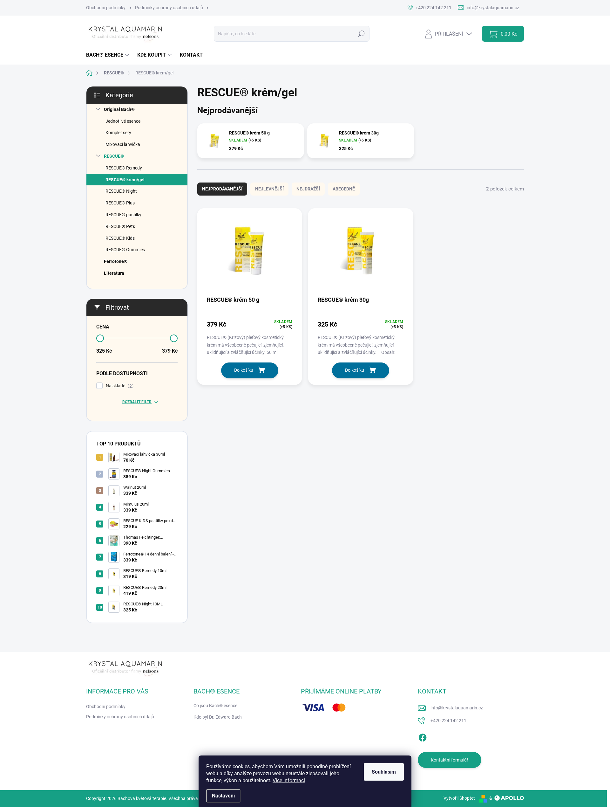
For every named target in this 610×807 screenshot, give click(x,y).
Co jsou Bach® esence (215, 705)
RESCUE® (114, 156)
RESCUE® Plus (120, 202)
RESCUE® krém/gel (125, 179)
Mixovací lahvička (122, 144)
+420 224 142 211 (448, 720)
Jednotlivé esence (122, 121)
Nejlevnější (269, 188)
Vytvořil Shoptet (459, 798)
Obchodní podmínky (105, 7)
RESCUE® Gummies (125, 249)
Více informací (289, 780)
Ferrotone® (115, 261)
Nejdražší (308, 188)
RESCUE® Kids (120, 238)
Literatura (114, 273)
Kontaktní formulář (449, 759)
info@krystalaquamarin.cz (456, 707)
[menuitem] (108, 55)
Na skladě (119, 386)
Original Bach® (119, 109)
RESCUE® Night (121, 191)
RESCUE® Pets (120, 226)
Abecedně (344, 188)
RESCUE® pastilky (123, 214)
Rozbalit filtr (137, 402)
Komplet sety (118, 132)
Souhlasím (384, 772)
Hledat (361, 33)
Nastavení (223, 796)
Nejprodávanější (222, 188)
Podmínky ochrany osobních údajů (169, 7)
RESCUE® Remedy (123, 167)
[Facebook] (422, 736)
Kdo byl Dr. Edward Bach (217, 717)
